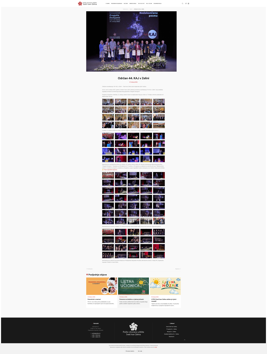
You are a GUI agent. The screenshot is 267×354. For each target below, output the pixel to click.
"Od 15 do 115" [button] (141, 3)
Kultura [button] (126, 3)
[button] (182, 3)
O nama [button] (108, 3)
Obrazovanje (132, 3)
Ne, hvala (140, 351)
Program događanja (116, 3)
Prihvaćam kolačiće (130, 351)
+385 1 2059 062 (96, 335)
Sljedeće (177, 269)
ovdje (155, 347)
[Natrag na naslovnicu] (87, 3)
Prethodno (90, 269)
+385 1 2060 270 (96, 337)
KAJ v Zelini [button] (149, 3)
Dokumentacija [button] (157, 3)
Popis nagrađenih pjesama (110, 169)
